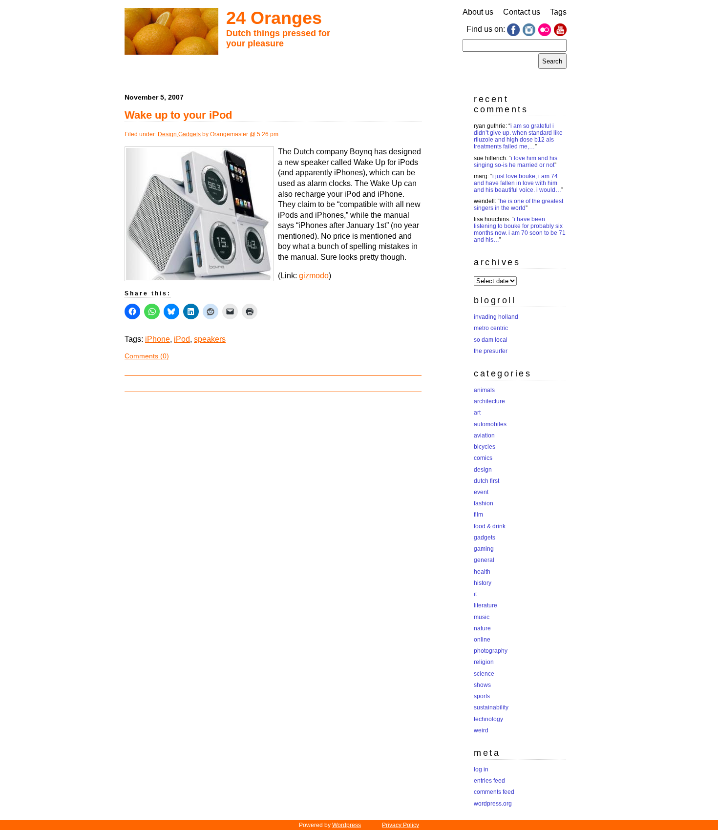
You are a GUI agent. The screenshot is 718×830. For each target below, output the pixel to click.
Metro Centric (491, 328)
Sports (482, 696)
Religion (484, 662)
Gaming (484, 548)
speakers (210, 339)
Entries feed (489, 780)
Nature (482, 628)
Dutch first (486, 480)
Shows (482, 685)
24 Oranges (274, 18)
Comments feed (494, 791)
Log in (481, 769)
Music (481, 617)
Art (477, 412)
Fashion (483, 503)
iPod (182, 339)
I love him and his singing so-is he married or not (515, 161)
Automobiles (490, 424)
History (482, 583)
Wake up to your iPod (178, 115)
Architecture (489, 401)
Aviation (484, 435)
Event (481, 492)
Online (482, 639)
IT (475, 594)
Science (484, 673)
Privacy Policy (400, 825)
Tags (558, 12)
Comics (483, 458)
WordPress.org (493, 803)
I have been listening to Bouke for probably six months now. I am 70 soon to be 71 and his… (520, 229)
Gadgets (189, 134)
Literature (485, 605)
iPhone (157, 339)
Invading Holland (496, 316)
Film (478, 514)
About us (478, 12)
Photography (490, 650)
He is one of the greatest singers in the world (518, 204)
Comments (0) (147, 356)
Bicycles (484, 446)
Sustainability (491, 707)
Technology (488, 719)
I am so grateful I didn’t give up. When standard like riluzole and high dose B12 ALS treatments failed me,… (518, 136)
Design (167, 134)
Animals (484, 390)
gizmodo (314, 275)
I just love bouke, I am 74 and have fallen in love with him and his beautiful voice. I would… (517, 183)
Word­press (346, 825)
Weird (481, 730)
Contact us (521, 12)
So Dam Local (490, 339)
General (484, 560)
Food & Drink (490, 526)
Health (482, 571)
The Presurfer (490, 351)
